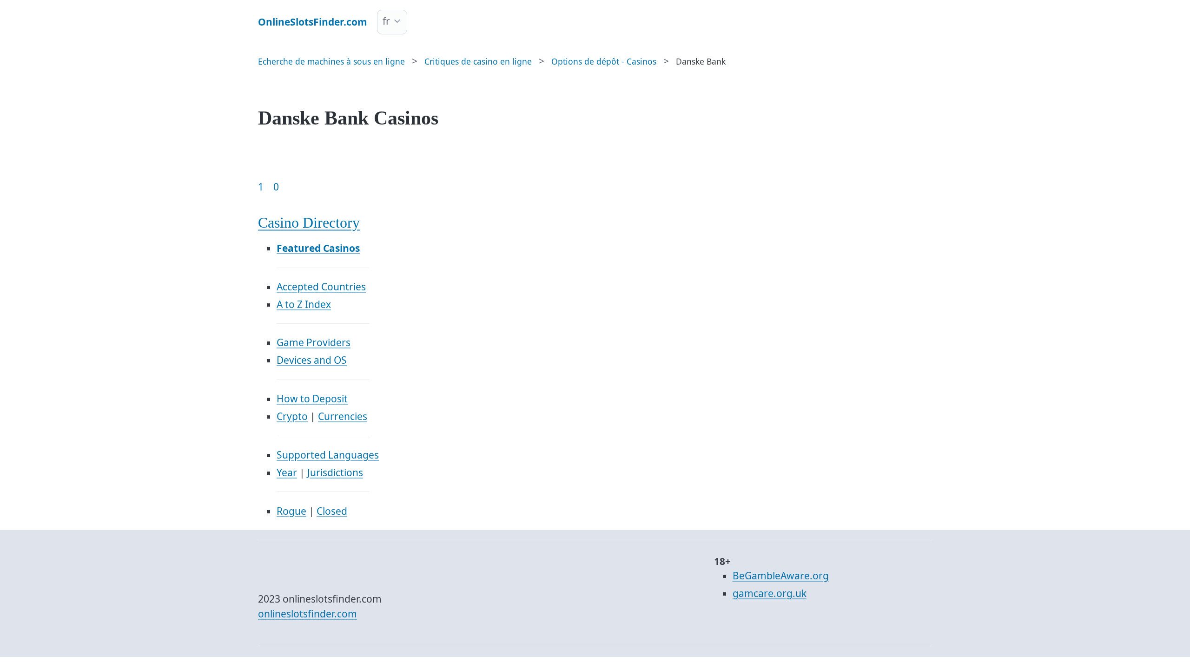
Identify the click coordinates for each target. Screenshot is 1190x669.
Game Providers (313, 342)
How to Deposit (312, 398)
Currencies (342, 416)
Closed (332, 511)
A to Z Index (304, 304)
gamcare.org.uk (770, 593)
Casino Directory (309, 223)
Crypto (292, 416)
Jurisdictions (335, 472)
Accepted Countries (321, 286)
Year (287, 472)
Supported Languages (328, 454)
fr (386, 20)
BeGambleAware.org (781, 575)
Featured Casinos (318, 248)
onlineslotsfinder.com (307, 613)
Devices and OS (312, 360)
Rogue (291, 511)
